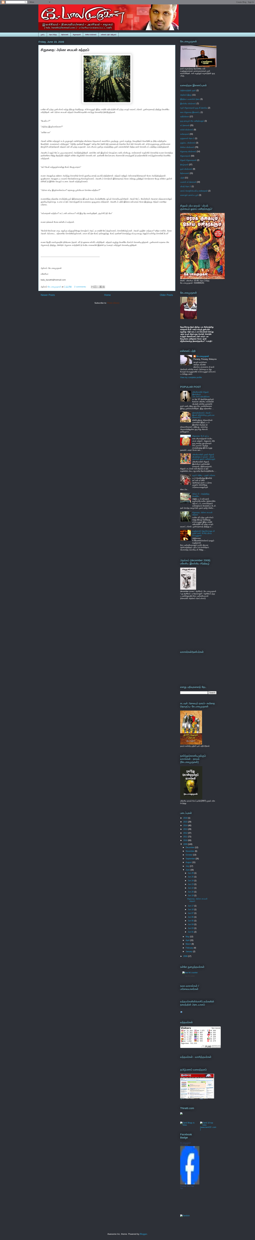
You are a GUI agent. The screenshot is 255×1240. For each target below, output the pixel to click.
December (190, 847)
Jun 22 (191, 888)
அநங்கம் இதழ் (186, 95)
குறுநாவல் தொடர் (187, 138)
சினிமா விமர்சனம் (90, 34)
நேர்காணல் (64, 34)
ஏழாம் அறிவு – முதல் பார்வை (203, 475)
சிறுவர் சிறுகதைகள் (188, 160)
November (190, 851)
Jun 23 (191, 884)
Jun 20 (191, 892)
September (191, 859)
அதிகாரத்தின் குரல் (188, 90)
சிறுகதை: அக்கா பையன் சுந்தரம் (65, 50)
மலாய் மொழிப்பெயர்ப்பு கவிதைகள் (194, 191)
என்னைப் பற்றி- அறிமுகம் (108, 34)
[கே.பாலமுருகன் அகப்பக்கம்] (189, 1184)
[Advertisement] (198, 624)
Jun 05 (191, 921)
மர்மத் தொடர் (185, 186)
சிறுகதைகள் (77, 34)
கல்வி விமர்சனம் (186, 130)
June (188, 870)
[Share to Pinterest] (103, 286)
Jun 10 (191, 909)
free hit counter (190, 976)
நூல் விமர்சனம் (186, 169)
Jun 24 (191, 880)
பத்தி (182, 178)
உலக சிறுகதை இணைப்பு (190, 112)
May (188, 936)
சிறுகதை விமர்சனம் (188, 151)
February (190, 948)
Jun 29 (191, 873)
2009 (185, 844)
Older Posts (166, 295)
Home (107, 295)
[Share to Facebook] (100, 286)
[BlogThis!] (95, 286)
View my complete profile (191, 377)
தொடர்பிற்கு (53, 34)
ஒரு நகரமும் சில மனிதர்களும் (192, 121)
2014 (185, 825)
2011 (185, 837)
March (189, 944)
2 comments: (80, 286)
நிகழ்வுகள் (184, 164)
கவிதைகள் (184, 134)
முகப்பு (43, 34)
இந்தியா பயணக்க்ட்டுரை (190, 99)
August (189, 862)
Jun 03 (191, 928)
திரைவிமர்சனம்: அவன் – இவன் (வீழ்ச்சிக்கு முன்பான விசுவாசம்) (203, 415)
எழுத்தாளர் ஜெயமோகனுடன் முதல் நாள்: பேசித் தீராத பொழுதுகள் (203, 533)
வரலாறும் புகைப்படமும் (189, 195)
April (188, 940)
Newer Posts (48, 295)
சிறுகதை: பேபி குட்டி (200, 436)
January (189, 951)
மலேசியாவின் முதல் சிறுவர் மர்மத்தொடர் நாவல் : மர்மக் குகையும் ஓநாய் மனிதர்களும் (203, 456)
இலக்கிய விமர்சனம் (188, 103)
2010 (185, 840)
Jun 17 (191, 906)
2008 (185, 956)
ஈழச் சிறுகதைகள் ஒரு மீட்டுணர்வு (193, 108)
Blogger (143, 1234)
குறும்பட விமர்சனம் (187, 143)
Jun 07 (191, 913)
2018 (185, 818)
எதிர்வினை (184, 116)
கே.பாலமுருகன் (202, 356)
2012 (185, 833)
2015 (185, 822)
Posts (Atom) (113, 303)
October (189, 855)
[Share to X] (98, 286)
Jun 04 (191, 924)
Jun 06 (191, 917)
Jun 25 (191, 877)
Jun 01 (191, 932)
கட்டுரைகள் (184, 125)
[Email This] (92, 286)
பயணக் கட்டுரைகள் (188, 182)
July (188, 866)
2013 (185, 829)
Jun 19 (191, 895)
